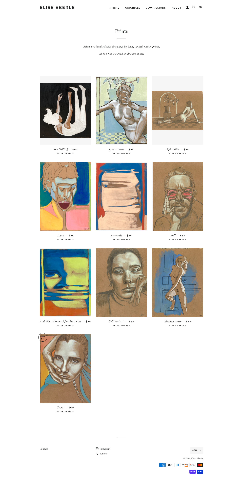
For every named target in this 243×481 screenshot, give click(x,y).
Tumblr (103, 453)
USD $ (195, 450)
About (176, 7)
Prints (114, 7)
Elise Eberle (57, 7)
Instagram (104, 448)
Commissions (156, 7)
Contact (44, 448)
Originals (132, 7)
